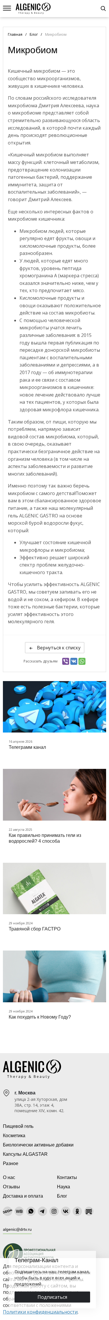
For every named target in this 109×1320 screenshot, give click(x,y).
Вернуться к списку (58, 647)
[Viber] (65, 661)
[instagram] (54, 1211)
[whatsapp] (30, 1211)
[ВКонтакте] (73, 661)
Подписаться (52, 1297)
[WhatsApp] (81, 661)
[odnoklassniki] (77, 1211)
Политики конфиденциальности (40, 1312)
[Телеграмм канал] (54, 707)
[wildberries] (19, 1211)
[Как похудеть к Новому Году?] (54, 976)
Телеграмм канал (27, 747)
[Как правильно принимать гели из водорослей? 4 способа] (54, 795)
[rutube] (89, 1211)
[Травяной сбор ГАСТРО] (54, 888)
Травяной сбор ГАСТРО (34, 928)
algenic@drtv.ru (17, 1229)
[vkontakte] (65, 1211)
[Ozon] (7, 1211)
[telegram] (42, 1211)
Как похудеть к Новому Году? (40, 1016)
